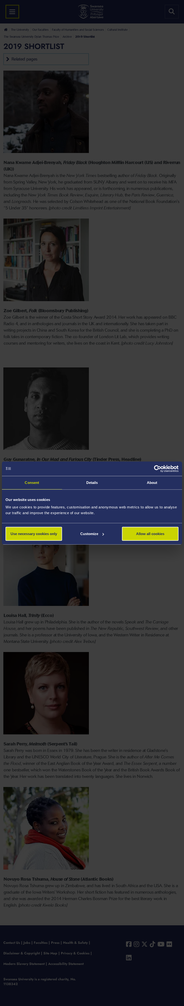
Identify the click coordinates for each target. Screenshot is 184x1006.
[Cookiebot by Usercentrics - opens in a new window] (157, 468)
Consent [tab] (32, 482)
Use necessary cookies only (34, 534)
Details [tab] (92, 482)
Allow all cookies (150, 534)
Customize (89, 534)
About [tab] (152, 482)
